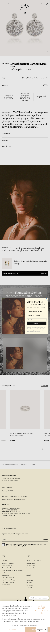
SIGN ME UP (36, 323)
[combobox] (42, 629)
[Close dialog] (46, 300)
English (40, 630)
